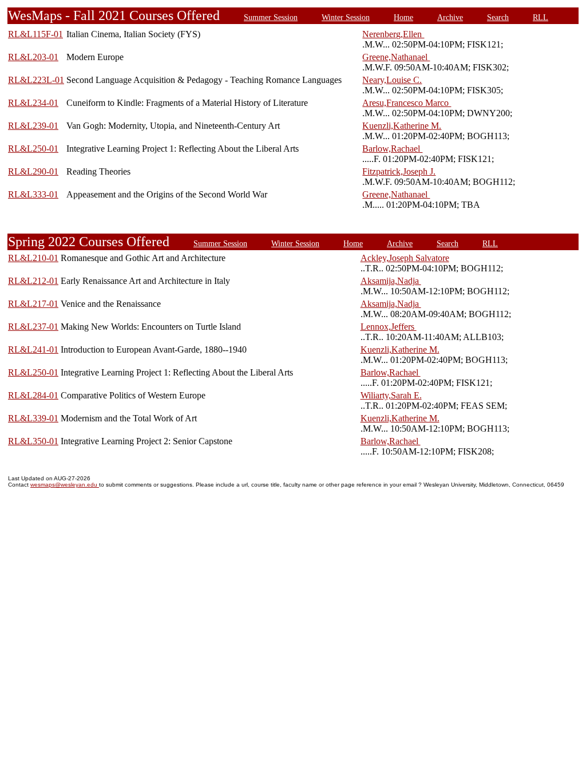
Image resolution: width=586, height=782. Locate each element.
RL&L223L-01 (36, 80)
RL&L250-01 (33, 148)
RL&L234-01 (33, 103)
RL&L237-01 (33, 326)
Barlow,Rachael (392, 148)
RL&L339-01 (33, 418)
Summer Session (271, 17)
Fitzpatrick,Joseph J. (398, 171)
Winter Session (346, 17)
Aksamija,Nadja (391, 281)
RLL (540, 17)
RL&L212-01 (33, 281)
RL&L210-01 (33, 258)
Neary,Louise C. (392, 80)
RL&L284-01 (33, 395)
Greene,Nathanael (396, 57)
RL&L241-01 (33, 349)
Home (403, 17)
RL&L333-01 (33, 194)
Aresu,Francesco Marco (406, 103)
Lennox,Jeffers (389, 326)
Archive (450, 17)
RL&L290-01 (33, 171)
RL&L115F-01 (35, 34)
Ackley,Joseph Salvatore (405, 258)
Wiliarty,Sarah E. (391, 395)
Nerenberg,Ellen (393, 34)
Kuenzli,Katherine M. (401, 126)
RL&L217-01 (33, 304)
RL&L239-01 (33, 126)
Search (498, 17)
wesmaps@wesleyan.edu (64, 484)
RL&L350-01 (33, 441)
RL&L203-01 (33, 57)
